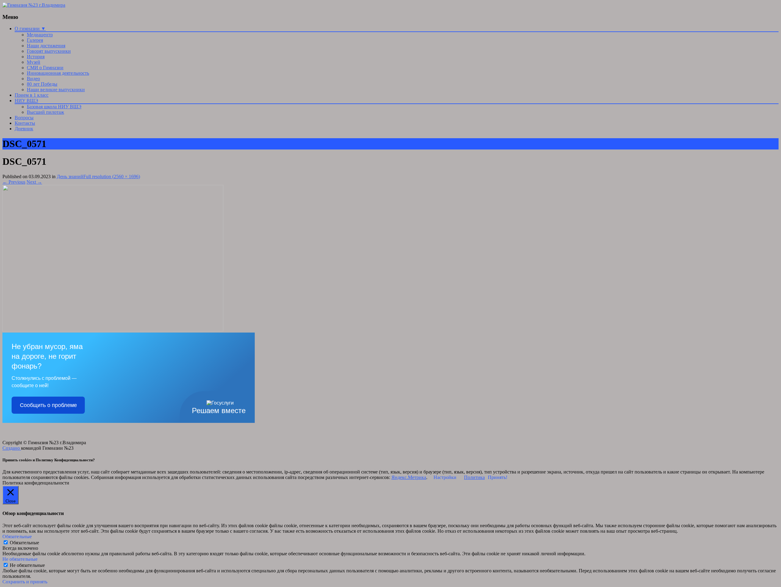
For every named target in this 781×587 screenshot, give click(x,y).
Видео (33, 78)
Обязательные (24, 542)
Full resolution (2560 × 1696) (111, 176)
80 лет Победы (42, 84)
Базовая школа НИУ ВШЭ (54, 106)
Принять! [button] (497, 477)
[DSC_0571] (112, 329)
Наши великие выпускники (56, 89)
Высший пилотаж (45, 112)
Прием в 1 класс (32, 95)
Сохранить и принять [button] (24, 581)
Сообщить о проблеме (48, 405)
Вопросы (24, 117)
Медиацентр (40, 34)
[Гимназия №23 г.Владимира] (33, 5)
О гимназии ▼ (30, 28)
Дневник (24, 128)
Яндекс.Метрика (408, 477)
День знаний (70, 176)
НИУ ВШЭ (26, 100)
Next (34, 182)
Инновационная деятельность (58, 73)
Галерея (35, 40)
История (36, 56)
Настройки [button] (445, 477)
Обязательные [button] (17, 536)
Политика (474, 477)
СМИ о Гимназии (45, 67)
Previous (13, 182)
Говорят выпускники (49, 51)
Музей (33, 62)
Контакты (25, 123)
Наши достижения (46, 45)
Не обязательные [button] (20, 559)
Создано (11, 448)
